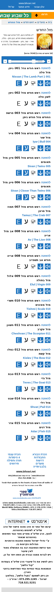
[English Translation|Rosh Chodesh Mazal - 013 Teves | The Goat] (19, 389)
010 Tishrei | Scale (38, 308)
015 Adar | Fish (41, 431)
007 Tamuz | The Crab (36, 215)
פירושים (14, 463)
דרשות (40, 460)
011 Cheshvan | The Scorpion (31, 333)
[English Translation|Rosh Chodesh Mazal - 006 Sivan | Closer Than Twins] (19, 197)
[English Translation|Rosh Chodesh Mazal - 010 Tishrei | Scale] (19, 315)
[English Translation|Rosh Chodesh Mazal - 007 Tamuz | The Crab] (19, 222)
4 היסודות (14, 457)
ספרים (30, 10)
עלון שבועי (39, 7)
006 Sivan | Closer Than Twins (31, 190)
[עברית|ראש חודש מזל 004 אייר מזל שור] (26, 148)
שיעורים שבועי (15, 10)
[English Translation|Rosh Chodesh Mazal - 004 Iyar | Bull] (19, 148)
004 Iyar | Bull (42, 141)
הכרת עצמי (14, 454)
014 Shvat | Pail (40, 406)
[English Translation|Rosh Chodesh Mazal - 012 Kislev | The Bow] (19, 364)
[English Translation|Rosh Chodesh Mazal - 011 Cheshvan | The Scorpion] (19, 340)
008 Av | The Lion (39, 239)
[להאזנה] (48, 83)
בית (50, 22)
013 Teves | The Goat (37, 382)
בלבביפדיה (39, 466)
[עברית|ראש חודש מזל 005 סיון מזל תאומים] (26, 173)
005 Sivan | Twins (39, 166)
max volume (49, 61)
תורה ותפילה (14, 460)
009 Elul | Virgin (40, 284)
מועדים (41, 22)
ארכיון (40, 10)
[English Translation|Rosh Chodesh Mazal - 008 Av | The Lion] (19, 246)
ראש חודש (28, 22)
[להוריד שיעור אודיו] (40, 83)
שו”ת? (11, 7)
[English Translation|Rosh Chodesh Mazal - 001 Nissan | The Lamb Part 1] (19, 83)
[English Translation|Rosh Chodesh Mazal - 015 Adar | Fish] (19, 438)
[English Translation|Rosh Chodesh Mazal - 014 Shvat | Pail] (19, 413)
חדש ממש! (24, 7)
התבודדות (40, 457)
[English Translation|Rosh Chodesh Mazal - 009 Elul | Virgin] (19, 291)
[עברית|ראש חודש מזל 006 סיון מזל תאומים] (26, 197)
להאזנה (5, 61)
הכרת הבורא (40, 454)
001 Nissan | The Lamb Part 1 (31, 76)
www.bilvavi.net (27, 3)
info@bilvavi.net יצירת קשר (19, 476)
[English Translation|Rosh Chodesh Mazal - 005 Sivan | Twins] (19, 173)
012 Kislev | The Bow (37, 357)
